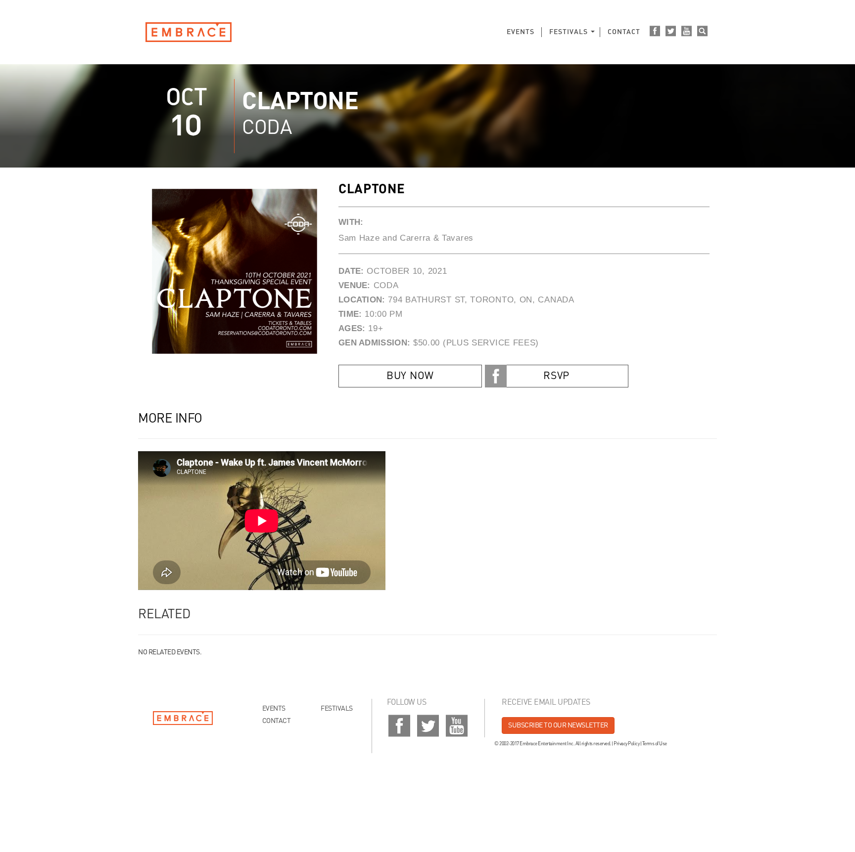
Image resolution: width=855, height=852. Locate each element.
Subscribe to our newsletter (558, 725)
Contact (624, 32)
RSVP (556, 376)
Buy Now (410, 376)
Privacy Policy (626, 743)
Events (520, 32)
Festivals (568, 32)
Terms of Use (654, 743)
